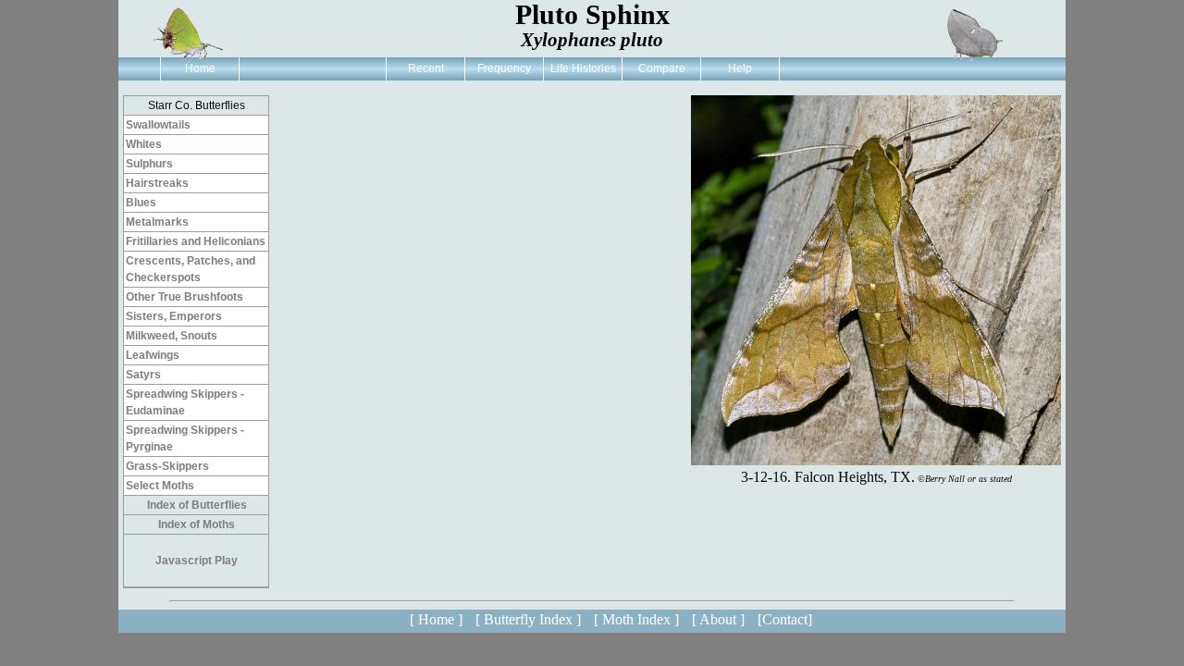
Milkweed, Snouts (171, 335)
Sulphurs (149, 163)
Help (740, 68)
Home (200, 68)
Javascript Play (196, 560)
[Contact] (785, 619)
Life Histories (583, 68)
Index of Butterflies (197, 505)
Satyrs (143, 374)
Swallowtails (158, 124)
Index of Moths (196, 524)
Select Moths (160, 485)
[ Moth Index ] (636, 619)
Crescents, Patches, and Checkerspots (190, 269)
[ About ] (718, 619)
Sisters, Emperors (174, 316)
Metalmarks (157, 222)
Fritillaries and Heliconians (195, 241)
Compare (661, 68)
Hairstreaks (157, 183)
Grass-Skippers (167, 466)
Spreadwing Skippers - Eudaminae (185, 402)
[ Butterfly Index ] (528, 619)
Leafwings (152, 355)
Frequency (504, 68)
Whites (144, 144)
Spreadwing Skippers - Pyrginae (185, 438)
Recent (426, 68)
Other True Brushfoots (184, 296)
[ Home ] (436, 619)
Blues (141, 202)
